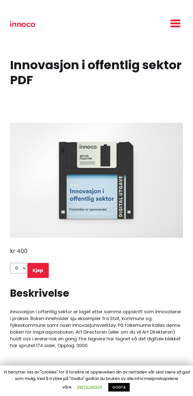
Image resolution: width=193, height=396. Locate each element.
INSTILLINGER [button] (89, 387)
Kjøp (38, 270)
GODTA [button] (119, 387)
